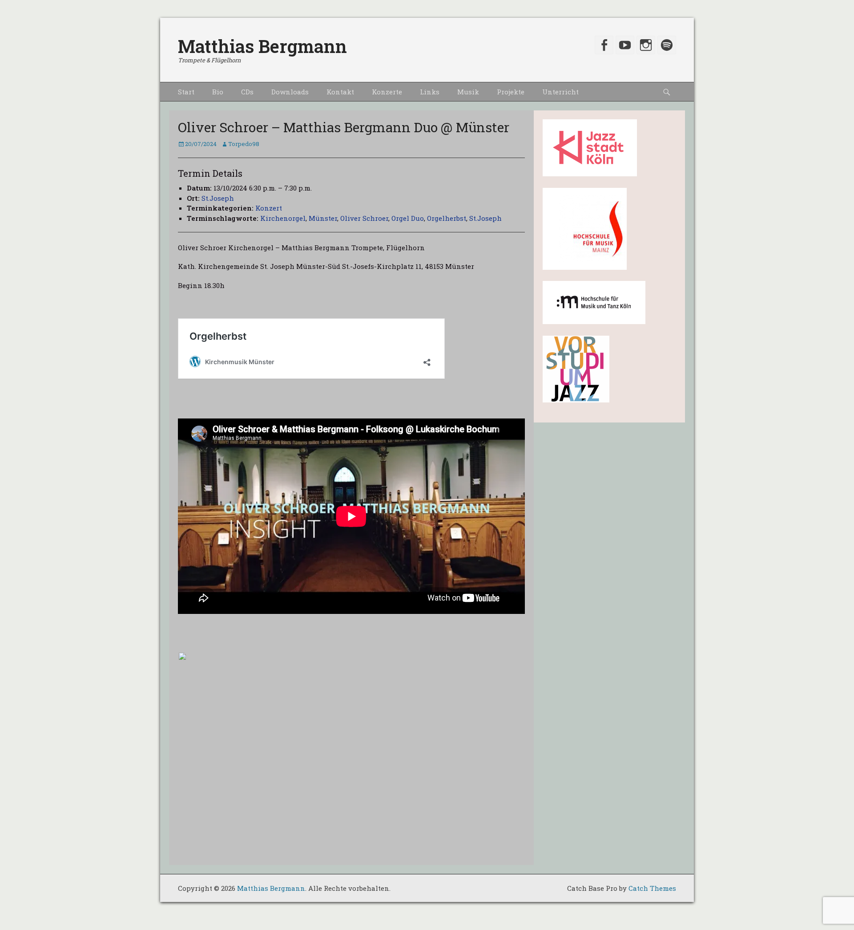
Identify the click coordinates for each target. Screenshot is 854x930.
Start (186, 91)
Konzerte (387, 91)
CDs (247, 91)
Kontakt (340, 91)
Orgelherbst (446, 218)
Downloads (290, 91)
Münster (323, 218)
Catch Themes (652, 888)
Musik (468, 91)
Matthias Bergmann (262, 46)
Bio (217, 91)
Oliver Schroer (364, 218)
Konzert (268, 207)
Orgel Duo (407, 218)
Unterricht (560, 91)
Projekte (510, 91)
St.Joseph (217, 198)
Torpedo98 (243, 144)
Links (429, 91)
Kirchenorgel (283, 218)
